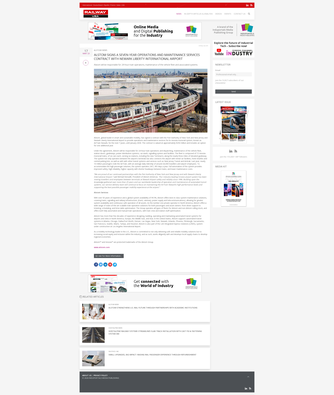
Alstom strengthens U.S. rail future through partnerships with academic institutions (153, 307)
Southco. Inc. (114, 351)
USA (123, 5)
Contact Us (239, 14)
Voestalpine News (115, 328)
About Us (86, 375)
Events (227, 14)
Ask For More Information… (109, 256)
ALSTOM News (100, 50)
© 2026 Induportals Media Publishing (100, 378)
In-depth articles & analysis (198, 14)
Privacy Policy (101, 375)
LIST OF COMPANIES (91, 380)
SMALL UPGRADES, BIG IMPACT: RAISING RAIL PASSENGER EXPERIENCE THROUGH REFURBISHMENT (152, 354)
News (178, 14)
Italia (118, 5)
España (106, 5)
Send (233, 91)
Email (217, 70)
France (113, 5)
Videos (218, 14)
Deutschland (98, 5)
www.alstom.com (102, 247)
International (87, 5)
